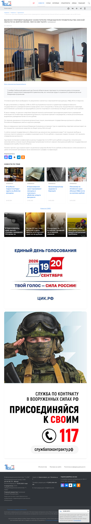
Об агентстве (42, 467)
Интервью (55, 3)
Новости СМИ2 (45, 208)
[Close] (88, 511)
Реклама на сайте (55, 467)
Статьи (48, 3)
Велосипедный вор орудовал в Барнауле (55, 189)
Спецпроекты (65, 3)
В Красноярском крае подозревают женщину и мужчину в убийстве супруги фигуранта (34, 192)
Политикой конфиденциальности (55, 520)
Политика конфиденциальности (74, 467)
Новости (41, 3)
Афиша (74, 3)
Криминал (9, 183)
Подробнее (77, 520)
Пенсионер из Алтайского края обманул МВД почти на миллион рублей (77, 190)
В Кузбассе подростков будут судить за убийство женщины (13, 190)
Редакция (81, 3)
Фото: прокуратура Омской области (15, 84)
